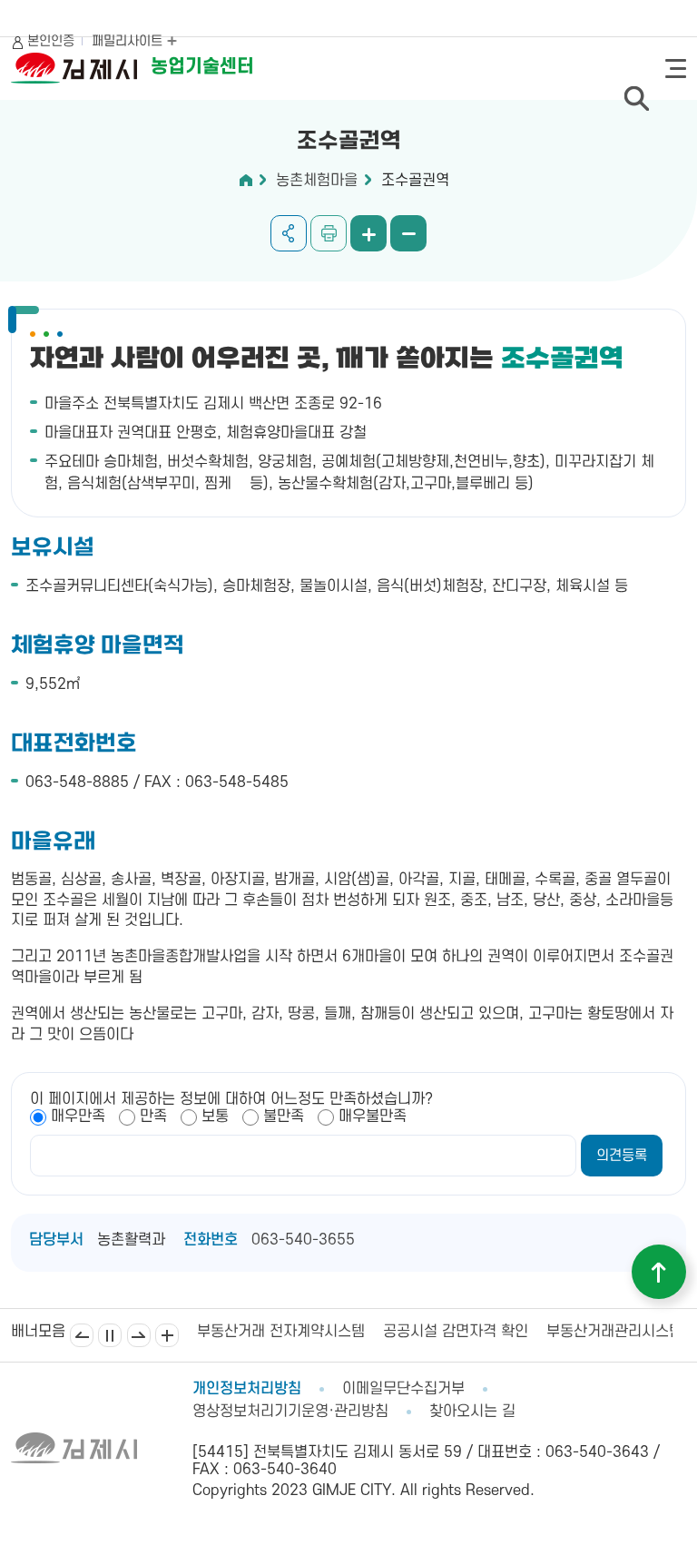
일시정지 (110, 1335)
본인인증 (50, 41)
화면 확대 (368, 233)
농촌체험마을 (317, 180)
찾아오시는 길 (472, 1411)
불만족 (283, 1116)
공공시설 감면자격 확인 (455, 1332)
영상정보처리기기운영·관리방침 (290, 1411)
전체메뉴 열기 (675, 68)
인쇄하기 (328, 233)
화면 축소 (408, 233)
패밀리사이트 (129, 41)
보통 (215, 1116)
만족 (153, 1116)
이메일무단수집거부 (403, 1389)
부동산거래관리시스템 (614, 1332)
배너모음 (167, 1335)
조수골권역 (415, 180)
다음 (139, 1335)
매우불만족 (373, 1116)
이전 (81, 1335)
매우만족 (78, 1116)
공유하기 (288, 233)
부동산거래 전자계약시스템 (281, 1332)
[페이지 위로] (659, 1272)
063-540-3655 (303, 1240)
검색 (636, 98)
